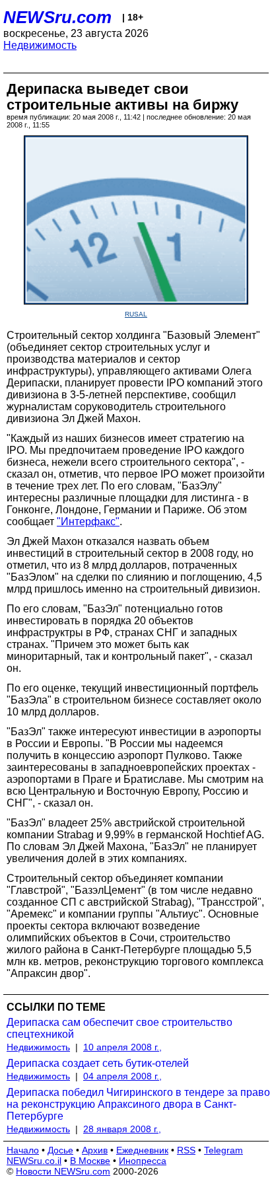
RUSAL (136, 314)
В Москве (90, 1160)
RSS (186, 1150)
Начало (23, 1150)
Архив (95, 1150)
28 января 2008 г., (122, 1129)
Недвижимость (40, 45)
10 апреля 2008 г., (122, 1047)
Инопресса (142, 1160)
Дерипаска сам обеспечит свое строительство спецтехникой (119, 1028)
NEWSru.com (57, 17)
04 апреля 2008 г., (122, 1076)
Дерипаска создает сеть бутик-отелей (98, 1063)
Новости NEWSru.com (63, 1171)
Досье (60, 1150)
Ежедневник (142, 1150)
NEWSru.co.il (34, 1160)
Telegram (223, 1150)
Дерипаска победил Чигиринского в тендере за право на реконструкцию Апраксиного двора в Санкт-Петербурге (138, 1104)
